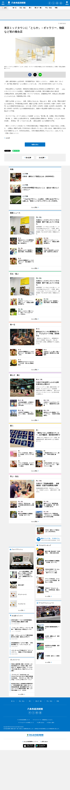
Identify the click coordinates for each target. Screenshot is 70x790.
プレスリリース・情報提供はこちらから (43, 719)
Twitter (53, 3)
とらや (8, 138)
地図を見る (35, 144)
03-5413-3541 (46, 84)
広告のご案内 (51, 722)
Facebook (49, 3)
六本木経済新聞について (24, 719)
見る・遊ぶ (23, 7)
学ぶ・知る (48, 7)
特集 (56, 7)
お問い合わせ (41, 722)
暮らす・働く (38, 7)
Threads (60, 3)
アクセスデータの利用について (27, 722)
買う (30, 7)
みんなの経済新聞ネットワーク (35, 735)
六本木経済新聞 (16, 3)
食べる (14, 7)
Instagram (57, 3)
